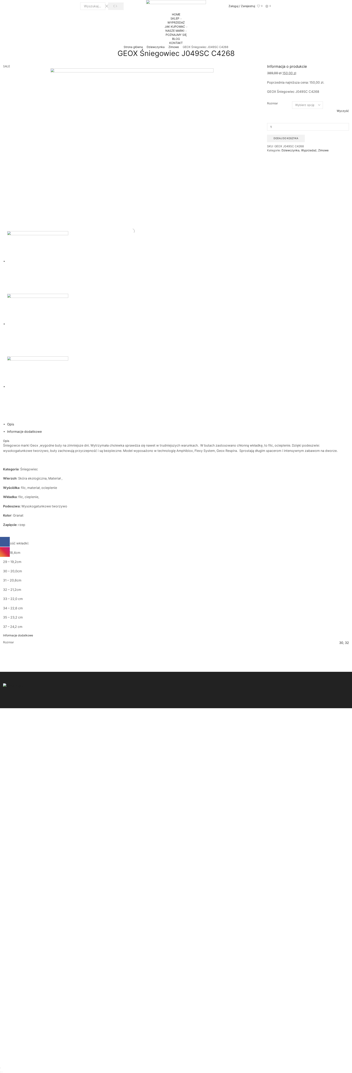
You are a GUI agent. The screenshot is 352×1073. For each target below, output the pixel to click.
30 (341, 643)
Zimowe (173, 47)
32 (347, 643)
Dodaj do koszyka (286, 138)
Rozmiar (272, 103)
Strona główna (133, 47)
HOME (176, 14)
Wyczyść (343, 111)
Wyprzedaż (309, 150)
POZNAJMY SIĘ (176, 34)
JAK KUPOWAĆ (175, 26)
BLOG (176, 38)
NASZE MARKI (174, 30)
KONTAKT (176, 43)
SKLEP (174, 18)
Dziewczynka (156, 47)
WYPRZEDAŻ (176, 22)
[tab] (10, 424)
